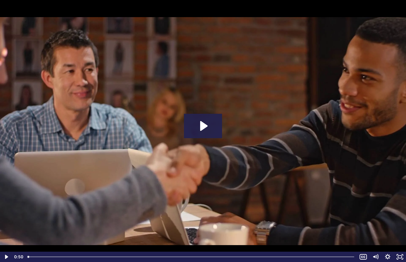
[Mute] (375, 257)
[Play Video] (6, 257)
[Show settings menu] (388, 257)
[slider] (191, 257)
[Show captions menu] (363, 257)
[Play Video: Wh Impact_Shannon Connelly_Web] (203, 126)
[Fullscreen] (400, 257)
